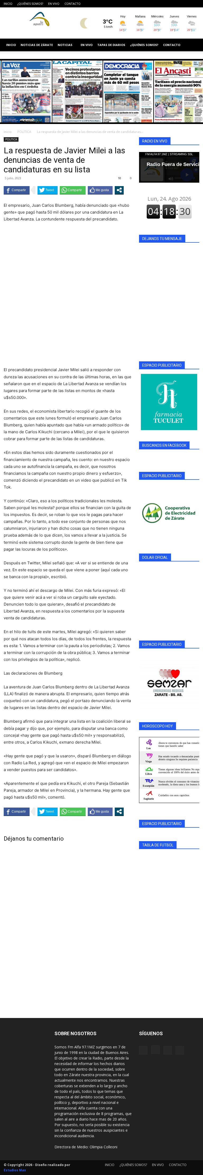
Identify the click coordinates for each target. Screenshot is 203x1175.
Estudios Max (15, 1170)
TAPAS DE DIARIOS (111, 45)
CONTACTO (72, 4)
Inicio (8, 132)
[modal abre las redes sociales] (119, 190)
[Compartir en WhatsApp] (73, 190)
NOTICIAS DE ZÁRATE (37, 45)
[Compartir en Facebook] (17, 190)
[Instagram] (178, 3)
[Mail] (187, 3)
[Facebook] (169, 3)
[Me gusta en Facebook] (100, 190)
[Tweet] (48, 190)
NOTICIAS (65, 45)
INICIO (8, 4)
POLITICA (24, 132)
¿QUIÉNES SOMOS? (30, 4)
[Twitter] (195, 3)
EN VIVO (53, 4)
